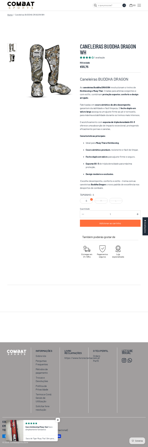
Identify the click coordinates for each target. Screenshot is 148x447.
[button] (58, 420)
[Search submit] (124, 5)
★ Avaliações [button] (145, 226)
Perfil (96, 360)
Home (10, 14)
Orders (96, 355)
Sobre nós (41, 355)
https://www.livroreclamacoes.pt (82, 357)
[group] (11, 47)
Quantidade (85, 209)
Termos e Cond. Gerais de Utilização (44, 398)
